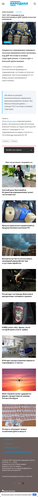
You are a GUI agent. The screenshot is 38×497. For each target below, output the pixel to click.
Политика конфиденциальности (18, 452)
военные (6, 141)
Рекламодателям (11, 448)
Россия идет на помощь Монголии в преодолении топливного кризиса (17, 295)
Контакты (8, 443)
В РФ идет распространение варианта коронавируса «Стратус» (18, 361)
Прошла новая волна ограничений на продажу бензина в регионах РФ (18, 226)
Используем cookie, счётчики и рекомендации (17, 494)
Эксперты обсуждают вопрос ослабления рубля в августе (14, 430)
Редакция (8, 439)
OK (34, 494)
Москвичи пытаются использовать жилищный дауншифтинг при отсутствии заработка (17, 261)
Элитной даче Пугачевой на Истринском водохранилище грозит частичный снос (17, 192)
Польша (14, 141)
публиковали (11, 121)
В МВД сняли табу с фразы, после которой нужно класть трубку (16, 328)
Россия (7, 42)
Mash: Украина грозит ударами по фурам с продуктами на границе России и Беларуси (16, 396)
